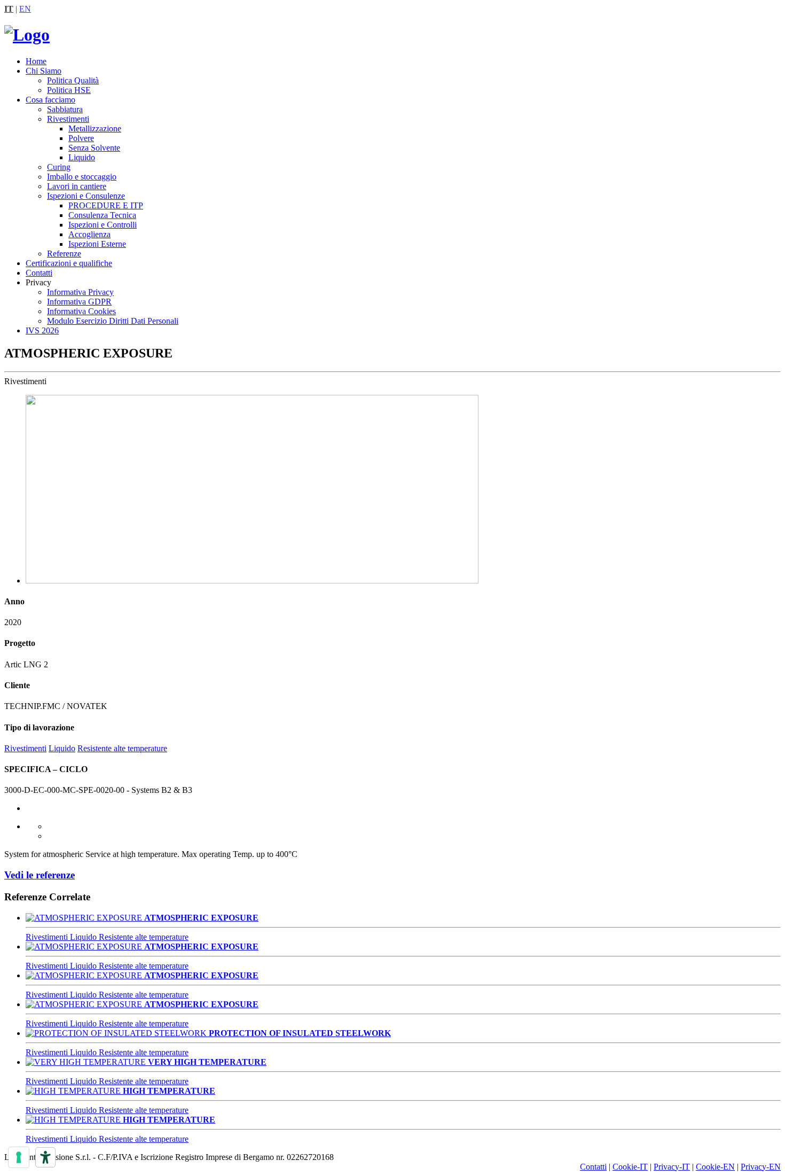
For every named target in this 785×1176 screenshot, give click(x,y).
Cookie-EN (715, 1166)
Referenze (64, 253)
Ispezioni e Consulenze (86, 195)
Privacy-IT (672, 1166)
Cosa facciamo (50, 99)
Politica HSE (69, 90)
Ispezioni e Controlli (102, 224)
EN (25, 8)
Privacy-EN (761, 1166)
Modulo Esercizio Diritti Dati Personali (112, 320)
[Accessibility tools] (45, 1157)
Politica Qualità (73, 80)
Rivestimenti (68, 118)
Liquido (81, 157)
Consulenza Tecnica (102, 215)
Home (36, 61)
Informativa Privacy (80, 292)
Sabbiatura (65, 109)
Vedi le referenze (39, 875)
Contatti (39, 272)
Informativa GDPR (79, 301)
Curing (58, 167)
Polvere (81, 138)
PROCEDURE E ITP (105, 205)
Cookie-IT (630, 1166)
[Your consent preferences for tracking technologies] (19, 1157)
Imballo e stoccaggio (81, 176)
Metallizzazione (94, 128)
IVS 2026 (42, 330)
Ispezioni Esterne (97, 243)
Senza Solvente (94, 147)
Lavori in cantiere (76, 186)
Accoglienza (89, 234)
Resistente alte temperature (122, 748)
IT (8, 8)
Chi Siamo (43, 70)
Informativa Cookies (81, 311)
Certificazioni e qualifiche (69, 263)
